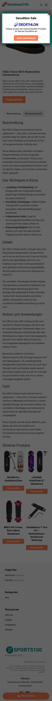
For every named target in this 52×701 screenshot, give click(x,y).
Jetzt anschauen (26, 38)
